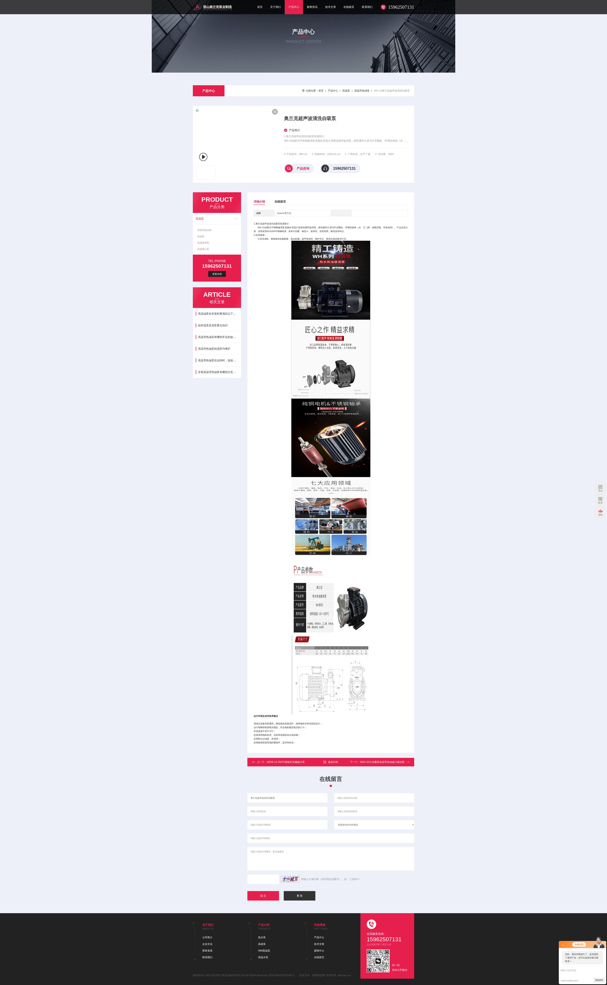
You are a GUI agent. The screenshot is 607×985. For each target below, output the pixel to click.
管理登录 (331, 975)
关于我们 (275, 7)
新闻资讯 (312, 7)
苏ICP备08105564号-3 (281, 975)
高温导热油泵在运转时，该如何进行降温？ (218, 360)
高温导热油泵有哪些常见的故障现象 (218, 337)
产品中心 (293, 7)
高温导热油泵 (362, 90)
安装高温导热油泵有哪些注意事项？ (218, 372)
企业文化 (207, 944)
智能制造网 (318, 975)
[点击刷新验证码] (290, 879)
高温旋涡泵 (203, 242)
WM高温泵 (264, 950)
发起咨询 (599, 980)
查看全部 (217, 274)
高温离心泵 (203, 249)
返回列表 (333, 762)
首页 (260, 7)
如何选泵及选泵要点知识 (213, 325)
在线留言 (348, 7)
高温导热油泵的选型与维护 (214, 348)
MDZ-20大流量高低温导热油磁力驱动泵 (382, 762)
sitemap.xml (344, 975)
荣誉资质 (207, 950)
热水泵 (262, 937)
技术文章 (330, 7)
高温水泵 (263, 957)
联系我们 (367, 7)
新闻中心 (319, 950)
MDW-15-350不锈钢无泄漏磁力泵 (286, 762)
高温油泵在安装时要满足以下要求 (218, 313)
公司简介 (207, 937)
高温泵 (346, 90)
